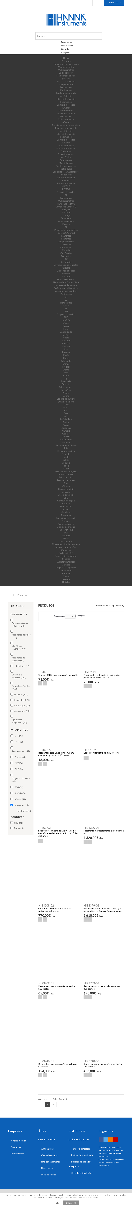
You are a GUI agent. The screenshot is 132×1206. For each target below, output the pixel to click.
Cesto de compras (49, 1155)
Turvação (66, 107)
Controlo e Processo (66, 166)
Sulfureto (66, 492)
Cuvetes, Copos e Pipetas (66, 265)
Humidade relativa (66, 113)
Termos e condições (80, 1148)
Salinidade (66, 361)
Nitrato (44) (20, 799)
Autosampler (66, 160)
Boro (66, 483)
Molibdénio (66, 428)
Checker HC (66, 244)
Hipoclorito (66, 512)
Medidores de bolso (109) (21, 636)
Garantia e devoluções (81, 1173)
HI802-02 (44, 827)
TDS (66, 317)
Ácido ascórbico (66, 474)
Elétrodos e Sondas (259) (21, 687)
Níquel (66, 393)
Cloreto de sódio (66, 489)
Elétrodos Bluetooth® (66, 206)
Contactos (16, 1147)
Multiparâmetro (66, 84)
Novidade (18, 822)
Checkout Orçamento (95, 3)
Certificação (66, 253)
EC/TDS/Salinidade (66, 81)
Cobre (66, 358)
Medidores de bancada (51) (18, 659)
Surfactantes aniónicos (66, 445)
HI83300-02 (91, 827)
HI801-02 (90, 750)
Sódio (66, 422)
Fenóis (66, 465)
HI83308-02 (46, 905)
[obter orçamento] (86, 758)
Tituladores (66, 151)
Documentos (66, 541)
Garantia (66, 564)
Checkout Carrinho (101, 3)
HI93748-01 (46, 1061)
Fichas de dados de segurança (66, 544)
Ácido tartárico (66, 477)
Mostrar (60, 616)
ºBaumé (66, 521)
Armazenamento (66, 221)
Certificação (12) (22, 705)
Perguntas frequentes (66, 567)
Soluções (66, 209)
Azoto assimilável (66, 524)
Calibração (66, 215)
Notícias (66, 582)
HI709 (42, 672)
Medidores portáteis (66, 93)
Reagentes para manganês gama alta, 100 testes (56, 987)
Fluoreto (66, 343)
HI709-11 (90, 672)
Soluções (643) (21, 694)
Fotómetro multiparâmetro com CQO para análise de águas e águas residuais (103, 909)
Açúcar (66, 425)
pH (66, 297)
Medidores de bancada (66, 128)
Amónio (66, 442)
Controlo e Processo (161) (19, 676)
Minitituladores (66, 163)
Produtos (66, 61)
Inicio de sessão (48, 1174)
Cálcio (66, 355)
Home (66, 58)
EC (66, 300)
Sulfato (66, 396)
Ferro (66, 329)
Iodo (66, 416)
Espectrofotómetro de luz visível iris (101, 752)
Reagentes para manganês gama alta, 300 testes (102, 987)
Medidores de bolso (66, 75)
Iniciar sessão (115, 2)
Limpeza (66, 224)
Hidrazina (66, 436)
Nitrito (66, 349)
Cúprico (66, 503)
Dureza (66, 326)
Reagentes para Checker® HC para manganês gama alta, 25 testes (56, 754)
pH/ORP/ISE (66, 96)
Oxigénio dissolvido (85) (21, 780)
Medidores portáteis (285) (19, 647)
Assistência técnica (66, 561)
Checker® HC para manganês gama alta (58, 675)
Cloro (66, 305)
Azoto (66, 375)
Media (66, 576)
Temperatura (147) (21, 751)
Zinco (66, 413)
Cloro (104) (20, 757)
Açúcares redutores (66, 480)
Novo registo (47, 1168)
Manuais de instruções (66, 547)
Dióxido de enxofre (66, 527)
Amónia (66, 320)
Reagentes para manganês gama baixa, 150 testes (103, 1065)
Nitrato (66, 323)
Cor (66, 410)
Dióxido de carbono (66, 398)
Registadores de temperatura (66, 125)
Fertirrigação (66, 169)
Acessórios (66, 256)
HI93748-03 (91, 1061)
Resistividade (66, 419)
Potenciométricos (66, 154)
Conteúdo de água (66, 500)
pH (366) (19, 736)
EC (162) (19, 742)
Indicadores (66, 174)
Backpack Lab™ (66, 72)
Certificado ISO (66, 553)
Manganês (66, 381)
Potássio (66, 384)
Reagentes (66, 235)
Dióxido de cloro (66, 401)
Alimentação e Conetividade (66, 282)
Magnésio (66, 390)
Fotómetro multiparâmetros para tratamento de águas (54, 909)
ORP (66, 311)
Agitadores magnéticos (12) (19, 721)
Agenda (66, 579)
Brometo (66, 454)
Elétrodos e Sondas (66, 177)
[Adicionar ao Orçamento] (45, 683)
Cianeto (66, 433)
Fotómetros (66, 90)
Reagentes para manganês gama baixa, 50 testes (57, 1065)
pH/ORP (66, 78)
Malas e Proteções (66, 279)
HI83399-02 (91, 905)
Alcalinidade (66, 332)
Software (66, 573)
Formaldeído (66, 506)
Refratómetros (66, 110)
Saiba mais (71, 1203)
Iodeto (66, 457)
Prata (66, 407)
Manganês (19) (22, 805)
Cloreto (66, 334)
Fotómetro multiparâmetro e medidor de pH (104, 832)
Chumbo (66, 463)
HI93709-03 (91, 983)
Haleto (66, 509)
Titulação (66, 212)
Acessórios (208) (22, 711)
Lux (66, 532)
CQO (66, 259)
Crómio (66, 364)
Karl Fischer (66, 157)
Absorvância (66, 439)
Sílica (66, 372)
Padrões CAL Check (66, 233)
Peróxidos (66, 515)
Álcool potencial (66, 495)
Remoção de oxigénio (66, 518)
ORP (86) (19, 769)
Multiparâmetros (66, 70)
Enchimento (66, 218)
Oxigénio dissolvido (66, 104)
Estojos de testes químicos (66, 64)
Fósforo (66, 352)
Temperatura (66, 87)
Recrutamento (17, 1153)
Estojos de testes (66, 241)
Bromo (66, 369)
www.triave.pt (104, 1166)
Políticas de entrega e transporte (79, 1164)
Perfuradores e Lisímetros (66, 288)
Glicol (66, 468)
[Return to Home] (9, 595)
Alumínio (66, 430)
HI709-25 (44, 750)
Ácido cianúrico (66, 387)
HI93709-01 (46, 983)
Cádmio (66, 486)
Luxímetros (66, 122)
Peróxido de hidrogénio (66, 471)
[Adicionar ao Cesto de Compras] (40, 683)
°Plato (66, 538)
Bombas (66, 180)
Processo (66, 273)
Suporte (66, 559)
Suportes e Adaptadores (66, 285)
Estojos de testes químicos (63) (20, 624)
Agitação (66, 267)
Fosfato (66, 346)
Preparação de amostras (66, 230)
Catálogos (66, 550)
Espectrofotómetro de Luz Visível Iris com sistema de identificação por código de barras (58, 833)
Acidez (66, 337)
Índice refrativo (66, 529)
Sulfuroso (66, 535)
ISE (66, 195)
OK (57, 1203)
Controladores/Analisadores (66, 171)
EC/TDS (66, 189)
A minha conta (48, 1148)
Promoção (19, 828)
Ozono (66, 404)
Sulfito (66, 460)
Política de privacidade (82, 1155)
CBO (66, 497)
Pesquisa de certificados (66, 556)
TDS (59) (19, 787)
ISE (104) (19, 763)
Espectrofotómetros (66, 148)
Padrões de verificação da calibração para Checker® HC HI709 (102, 676)
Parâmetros (66, 294)
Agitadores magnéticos (66, 291)
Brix (66, 448)
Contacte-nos (66, 570)
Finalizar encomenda (50, 1161)
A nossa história (18, 1140)
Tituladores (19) (21, 666)
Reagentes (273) (22, 700)
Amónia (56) (20, 793)
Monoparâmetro (66, 67)
